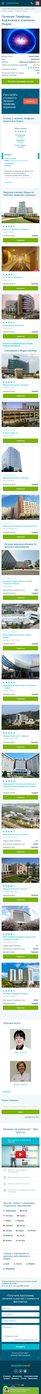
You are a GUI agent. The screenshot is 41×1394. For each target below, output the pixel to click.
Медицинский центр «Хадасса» (16, 736)
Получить (30, 101)
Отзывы (6, 1378)
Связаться (20, 240)
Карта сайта (33, 1378)
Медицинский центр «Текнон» (15, 889)
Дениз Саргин (20, 1084)
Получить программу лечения (20, 81)
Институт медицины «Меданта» (16, 229)
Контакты (15, 1378)
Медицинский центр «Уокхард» (16, 478)
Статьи (23, 1378)
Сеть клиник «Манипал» (13, 277)
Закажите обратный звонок (20, 1355)
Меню (3, 3)
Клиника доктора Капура (19, 160)
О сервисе (7, 1376)
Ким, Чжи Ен (20, 1052)
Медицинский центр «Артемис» (16, 385)
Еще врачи (7, 1091)
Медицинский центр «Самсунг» (16, 834)
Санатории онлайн (31, 1376)
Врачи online (17, 1376)
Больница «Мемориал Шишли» (15, 994)
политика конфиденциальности (26, 1340)
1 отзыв (36, 70)
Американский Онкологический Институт (20, 526)
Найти (20, 1112)
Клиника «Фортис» (11, 433)
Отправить (20, 1347)
